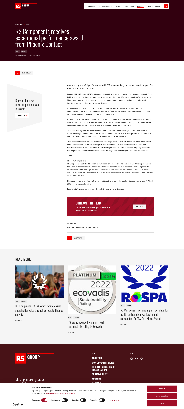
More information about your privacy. (60, 393)
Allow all (162, 389)
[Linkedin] (131, 358)
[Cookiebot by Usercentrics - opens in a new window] (18, 404)
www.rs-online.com (116, 189)
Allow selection (162, 396)
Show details (114, 400)
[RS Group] (26, 6)
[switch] (65, 400)
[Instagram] (141, 358)
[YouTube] (136, 358)
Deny (162, 403)
